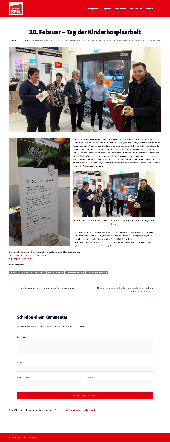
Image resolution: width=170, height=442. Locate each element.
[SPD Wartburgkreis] (16, 8)
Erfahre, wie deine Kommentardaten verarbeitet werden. (76, 410)
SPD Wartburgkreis (117, 40)
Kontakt (149, 8)
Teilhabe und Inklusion (140, 40)
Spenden (107, 8)
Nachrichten (94, 40)
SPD (104, 40)
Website (90, 378)
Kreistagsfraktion (93, 8)
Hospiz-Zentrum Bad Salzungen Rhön (28, 272)
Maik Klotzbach (20, 40)
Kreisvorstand (120, 8)
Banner (83, 40)
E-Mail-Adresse (24, 378)
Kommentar (22, 337)
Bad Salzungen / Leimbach (64, 40)
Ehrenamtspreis (136, 8)
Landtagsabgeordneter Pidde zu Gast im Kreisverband (46, 288)
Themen (157, 40)
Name (20, 363)
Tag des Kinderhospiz (97, 272)
